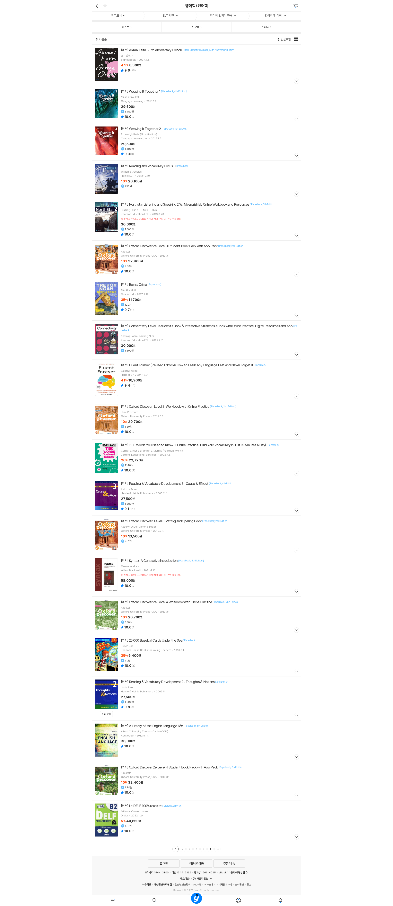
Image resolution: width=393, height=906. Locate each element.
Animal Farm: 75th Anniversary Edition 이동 (196, 65)
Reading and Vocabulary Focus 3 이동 (196, 180)
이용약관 (146, 884)
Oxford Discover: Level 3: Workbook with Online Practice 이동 (196, 420)
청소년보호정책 (183, 884)
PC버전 (197, 884)
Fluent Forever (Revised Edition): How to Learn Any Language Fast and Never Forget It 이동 (196, 380)
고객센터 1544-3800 (157, 872)
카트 (296, 6)
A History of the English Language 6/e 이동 (196, 741)
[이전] (96, 6)
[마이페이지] (238, 900)
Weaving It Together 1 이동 (196, 104)
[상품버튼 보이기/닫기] (296, 81)
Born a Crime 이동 (196, 299)
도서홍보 (239, 884)
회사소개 (208, 884)
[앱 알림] (280, 900)
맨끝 (217, 849)
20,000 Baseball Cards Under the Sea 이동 (196, 655)
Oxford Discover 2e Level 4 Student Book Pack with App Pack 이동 (196, 781)
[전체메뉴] (112, 900)
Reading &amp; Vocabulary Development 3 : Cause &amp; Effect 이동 (196, 496)
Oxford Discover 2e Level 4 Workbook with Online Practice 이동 (196, 616)
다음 (210, 849)
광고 (249, 884)
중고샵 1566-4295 (205, 872)
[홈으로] (196, 900)
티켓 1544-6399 (181, 872)
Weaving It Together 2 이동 (196, 141)
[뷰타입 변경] (296, 39)
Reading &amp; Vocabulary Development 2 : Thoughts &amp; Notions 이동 (196, 698)
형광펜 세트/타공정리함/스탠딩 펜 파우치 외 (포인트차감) (150, 219)
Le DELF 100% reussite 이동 (196, 821)
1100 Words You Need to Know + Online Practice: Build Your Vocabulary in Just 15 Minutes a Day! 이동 (196, 459)
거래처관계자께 (224, 884)
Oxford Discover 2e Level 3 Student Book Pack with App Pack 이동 (196, 260)
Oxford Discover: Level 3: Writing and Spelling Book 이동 (196, 535)
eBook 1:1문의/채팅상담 (232, 872)
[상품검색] (154, 900)
